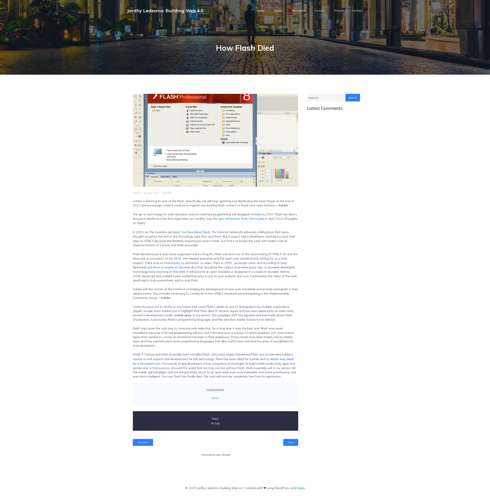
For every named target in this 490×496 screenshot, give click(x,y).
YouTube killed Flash (195, 232)
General (215, 398)
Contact (357, 10)
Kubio (301, 488)
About (278, 10)
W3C (177, 258)
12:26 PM (166, 193)
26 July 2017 (151, 193)
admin (136, 193)
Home (260, 10)
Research (298, 10)
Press (338, 10)
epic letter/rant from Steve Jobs (241, 219)
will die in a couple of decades (168, 267)
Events (320, 10)
